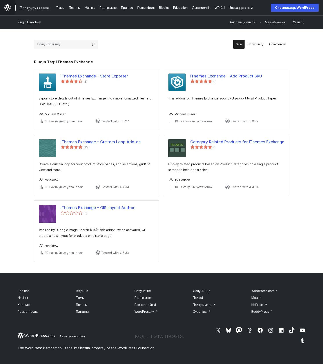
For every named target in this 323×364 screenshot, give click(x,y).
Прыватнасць (28, 311)
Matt (256, 298)
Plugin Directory (29, 22)
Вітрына (82, 291)
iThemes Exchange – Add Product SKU (226, 76)
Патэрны (82, 311)
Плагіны (81, 305)
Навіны (23, 298)
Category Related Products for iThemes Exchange (237, 142)
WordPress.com (264, 291)
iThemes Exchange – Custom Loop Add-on (101, 142)
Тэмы (80, 298)
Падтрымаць (204, 305)
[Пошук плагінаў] (93, 44)
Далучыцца (201, 291)
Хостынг (24, 305)
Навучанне (142, 291)
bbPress (259, 305)
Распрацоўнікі (145, 305)
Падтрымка (143, 298)
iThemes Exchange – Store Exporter (94, 76)
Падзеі (198, 298)
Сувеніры (202, 311)
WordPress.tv (146, 311)
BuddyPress (262, 311)
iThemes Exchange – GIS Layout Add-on (98, 207)
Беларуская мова (72, 336)
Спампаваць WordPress (294, 7)
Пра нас (23, 291)
